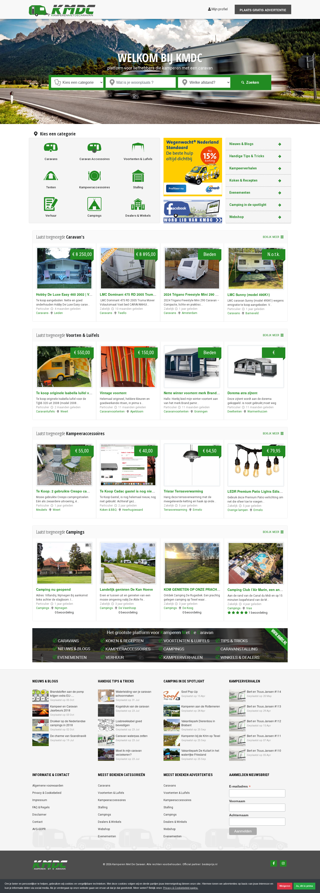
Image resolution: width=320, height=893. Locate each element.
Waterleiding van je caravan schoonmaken (133, 693)
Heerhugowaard (132, 509)
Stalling (103, 807)
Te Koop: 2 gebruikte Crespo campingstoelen (72, 491)
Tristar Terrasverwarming (183, 491)
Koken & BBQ (108, 509)
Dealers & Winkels (109, 822)
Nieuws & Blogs (241, 144)
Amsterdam (189, 313)
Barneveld (252, 313)
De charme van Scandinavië (68, 736)
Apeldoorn (136, 411)
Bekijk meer (271, 237)
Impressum (39, 800)
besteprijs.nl (209, 864)
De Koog (187, 608)
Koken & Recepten (243, 180)
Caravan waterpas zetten (132, 736)
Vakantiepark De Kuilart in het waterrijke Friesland (200, 752)
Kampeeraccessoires (112, 800)
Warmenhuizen (257, 411)
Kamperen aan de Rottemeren (200, 706)
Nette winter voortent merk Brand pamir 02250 (200, 392)
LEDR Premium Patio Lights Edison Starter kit (263, 491)
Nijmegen (61, 608)
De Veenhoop (127, 608)
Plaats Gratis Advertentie (263, 10)
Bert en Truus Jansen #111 (264, 736)
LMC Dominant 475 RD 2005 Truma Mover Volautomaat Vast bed (150, 294)
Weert (64, 411)
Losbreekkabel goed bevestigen (129, 723)
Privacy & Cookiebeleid (46, 793)
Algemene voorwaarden (47, 785)
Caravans (42, 313)
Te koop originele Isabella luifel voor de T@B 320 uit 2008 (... (84, 392)
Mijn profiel (219, 9)
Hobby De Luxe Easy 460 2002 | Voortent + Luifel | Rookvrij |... (85, 294)
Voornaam (237, 801)
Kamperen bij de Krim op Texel (200, 736)
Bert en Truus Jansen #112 (264, 721)
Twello (122, 313)
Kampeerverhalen (243, 168)
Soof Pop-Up (189, 691)
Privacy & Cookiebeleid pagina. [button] (180, 887)
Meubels (41, 509)
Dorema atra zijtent (242, 392)
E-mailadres (240, 786)
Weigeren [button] (284, 886)
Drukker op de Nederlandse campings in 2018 (68, 723)
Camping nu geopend (53, 589)
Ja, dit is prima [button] (304, 886)
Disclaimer (39, 814)
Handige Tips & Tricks (246, 156)
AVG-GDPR (39, 829)
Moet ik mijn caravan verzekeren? (129, 752)
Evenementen (239, 192)
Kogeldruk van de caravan (132, 706)
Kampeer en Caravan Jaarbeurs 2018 (64, 708)
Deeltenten (234, 411)
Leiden (58, 313)
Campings (42, 608)
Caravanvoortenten (112, 411)
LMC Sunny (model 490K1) (248, 294)
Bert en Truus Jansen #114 (264, 691)
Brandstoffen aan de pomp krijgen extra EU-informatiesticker (67, 695)
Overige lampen (237, 510)
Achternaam (238, 815)
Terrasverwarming (175, 509)
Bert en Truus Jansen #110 (264, 750)
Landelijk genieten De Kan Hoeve (126, 589)
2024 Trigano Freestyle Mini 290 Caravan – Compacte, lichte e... (214, 294)
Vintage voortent (113, 392)
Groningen (201, 411)
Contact (37, 822)
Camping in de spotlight (247, 205)
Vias (249, 608)
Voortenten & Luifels (111, 793)
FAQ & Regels (41, 807)
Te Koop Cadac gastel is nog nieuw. (128, 491)
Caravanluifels (45, 411)
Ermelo (197, 509)
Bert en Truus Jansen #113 (264, 706)
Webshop (236, 217)
